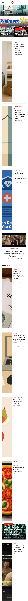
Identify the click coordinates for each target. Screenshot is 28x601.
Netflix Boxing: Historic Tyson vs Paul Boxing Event (21, 33)
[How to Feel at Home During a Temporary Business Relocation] (7, 71)
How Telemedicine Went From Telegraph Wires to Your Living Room (19, 113)
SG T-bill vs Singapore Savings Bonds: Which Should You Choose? (19, 275)
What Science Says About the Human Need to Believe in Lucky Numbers (13, 531)
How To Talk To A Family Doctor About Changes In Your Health (13, 9)
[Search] (25, 2)
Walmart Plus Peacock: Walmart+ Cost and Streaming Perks (12, 23)
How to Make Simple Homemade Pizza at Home (19, 466)
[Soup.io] (14, 2)
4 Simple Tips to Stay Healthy (18, 400)
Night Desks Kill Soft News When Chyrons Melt (18, 547)
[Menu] (3, 2)
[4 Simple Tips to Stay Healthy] (7, 427)
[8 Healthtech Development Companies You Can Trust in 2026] (7, 200)
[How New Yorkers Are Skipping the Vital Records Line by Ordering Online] (7, 362)
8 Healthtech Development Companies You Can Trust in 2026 (20, 176)
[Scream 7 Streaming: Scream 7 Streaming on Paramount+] (14, 240)
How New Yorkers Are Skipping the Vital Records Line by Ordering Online (19, 339)
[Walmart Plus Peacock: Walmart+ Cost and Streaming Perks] (14, 21)
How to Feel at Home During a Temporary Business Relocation (19, 48)
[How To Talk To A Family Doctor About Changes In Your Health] (14, 10)
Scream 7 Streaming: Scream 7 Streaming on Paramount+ (14, 253)
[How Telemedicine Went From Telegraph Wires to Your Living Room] (7, 136)
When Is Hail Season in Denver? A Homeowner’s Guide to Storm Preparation (6, 31)
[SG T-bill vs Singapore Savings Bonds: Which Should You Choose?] (7, 298)
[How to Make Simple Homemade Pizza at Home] (7, 491)
